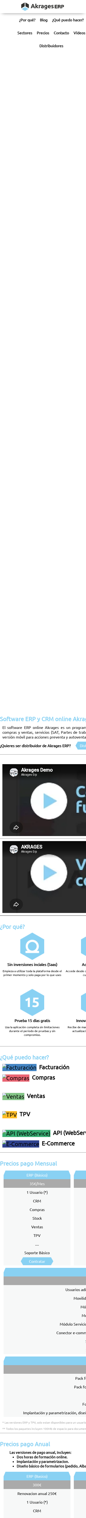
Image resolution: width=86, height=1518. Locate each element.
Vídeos (79, 32)
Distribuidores (51, 45)
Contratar (37, 1261)
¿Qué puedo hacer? (68, 19)
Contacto (61, 32)
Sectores (24, 32)
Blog (44, 19)
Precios (43, 32)
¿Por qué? (27, 19)
